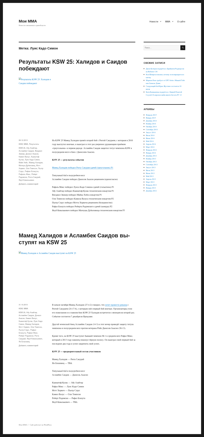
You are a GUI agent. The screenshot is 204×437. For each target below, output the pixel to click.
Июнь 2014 (150, 138)
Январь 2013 (151, 188)
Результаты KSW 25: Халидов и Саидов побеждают (73, 64)
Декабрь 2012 (151, 190)
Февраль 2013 (151, 185)
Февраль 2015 (151, 115)
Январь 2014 (151, 153)
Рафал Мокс (32, 332)
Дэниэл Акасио (32, 153)
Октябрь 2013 (151, 161)
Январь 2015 (151, 118)
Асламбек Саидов (26, 150)
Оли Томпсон (31, 168)
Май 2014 (150, 141)
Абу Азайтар (31, 148)
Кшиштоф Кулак (25, 321)
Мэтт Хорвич (24, 327)
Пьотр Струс (24, 330)
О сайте (181, 21)
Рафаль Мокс (24, 174)
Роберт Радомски (26, 335)
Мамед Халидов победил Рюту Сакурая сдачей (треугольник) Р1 (82, 167)
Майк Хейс (23, 162)
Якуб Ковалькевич (26, 180)
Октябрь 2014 (151, 126)
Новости (153, 21)
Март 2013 (150, 182)
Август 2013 (151, 167)
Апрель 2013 (151, 179)
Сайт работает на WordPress (41, 425)
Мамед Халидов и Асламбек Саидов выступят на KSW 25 (74, 238)
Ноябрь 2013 (151, 158)
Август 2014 (151, 132)
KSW (21, 144)
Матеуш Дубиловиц (27, 165)
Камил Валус (24, 156)
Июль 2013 (150, 170)
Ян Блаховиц (24, 341)
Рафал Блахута (31, 171)
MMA (167, 21)
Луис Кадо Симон (32, 159)
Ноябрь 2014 (151, 123)
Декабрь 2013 (151, 155)
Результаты (34, 144)
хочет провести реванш (116, 304)
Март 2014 (150, 147)
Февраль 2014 (151, 150)
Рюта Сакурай (34, 177)
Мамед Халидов (36, 162)
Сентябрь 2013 (152, 164)
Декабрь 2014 (151, 120)
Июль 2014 (150, 135)
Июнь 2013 (150, 173)
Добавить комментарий (28, 184)
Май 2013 (150, 176)
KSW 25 (22, 148)
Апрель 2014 (151, 144)
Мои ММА (28, 21)
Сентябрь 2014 (152, 129)
